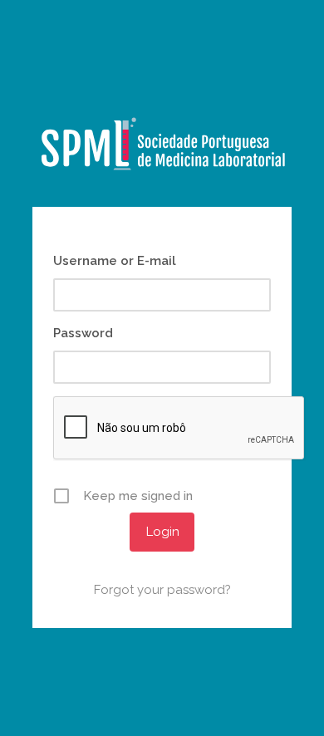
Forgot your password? (162, 589)
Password (83, 333)
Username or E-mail (114, 260)
